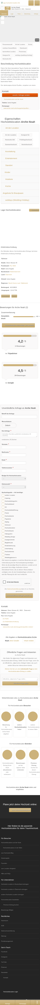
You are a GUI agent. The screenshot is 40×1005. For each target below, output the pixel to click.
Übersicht (4, 14)
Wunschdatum (6, 421)
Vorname (5, 444)
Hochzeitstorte (9, 516)
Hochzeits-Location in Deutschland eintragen (15, 884)
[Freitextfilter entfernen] (31, 3)
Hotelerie (9, 179)
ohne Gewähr (14, 641)
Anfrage (36, 14)
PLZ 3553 (13, 266)
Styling (7, 522)
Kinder (7, 172)
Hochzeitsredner (10, 528)
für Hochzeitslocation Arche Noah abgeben (6, 729)
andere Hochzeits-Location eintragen (12, 894)
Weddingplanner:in (11, 557)
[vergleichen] (2, 22)
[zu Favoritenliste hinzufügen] (2, 18)
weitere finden (20, 727)
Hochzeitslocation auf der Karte (13, 99)
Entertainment (11, 158)
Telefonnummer (7, 468)
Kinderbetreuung (10, 545)
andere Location (10, 495)
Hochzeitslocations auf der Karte (11, 842)
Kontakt (14, 296)
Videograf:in (8, 534)
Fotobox (7, 554)
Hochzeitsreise (9, 551)
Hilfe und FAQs (5, 873)
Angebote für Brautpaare (13, 193)
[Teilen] (32, 1002)
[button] (20, 28)
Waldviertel (24, 283)
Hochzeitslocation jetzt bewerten (19, 325)
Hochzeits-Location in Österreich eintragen (14, 889)
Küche (8, 186)
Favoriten (4, 863)
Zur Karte (6, 618)
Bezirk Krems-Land (14, 283)
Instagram (4, 957)
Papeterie (8, 519)
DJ (6, 507)
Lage (12, 14)
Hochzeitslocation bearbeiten (10, 899)
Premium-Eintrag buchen (11, 905)
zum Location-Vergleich (8, 868)
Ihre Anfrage (6, 431)
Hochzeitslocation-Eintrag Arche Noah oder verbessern (7, 768)
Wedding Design (10, 537)
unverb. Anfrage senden (21, 95)
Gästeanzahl (6, 484)
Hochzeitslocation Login (10, 991)
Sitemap (3, 936)
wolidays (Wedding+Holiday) (17, 200)
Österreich (8, 274)
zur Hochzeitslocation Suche (2, 8)
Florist (7, 513)
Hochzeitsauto (9, 531)
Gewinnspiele (5, 858)
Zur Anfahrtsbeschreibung (11, 621)
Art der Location (12, 128)
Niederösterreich (15, 271)
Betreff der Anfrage (8, 413)
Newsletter (4, 972)
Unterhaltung (9, 548)
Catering (7, 498)
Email (4, 460)
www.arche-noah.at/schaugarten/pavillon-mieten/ (17, 108)
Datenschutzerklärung (14, 589)
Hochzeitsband (9, 504)
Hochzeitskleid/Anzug (11, 510)
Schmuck (8, 525)
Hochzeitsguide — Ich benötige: (12, 492)
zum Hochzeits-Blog (7, 853)
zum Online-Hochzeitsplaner (21, 810)
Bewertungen (28, 14)
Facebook (4, 951)
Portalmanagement (7, 941)
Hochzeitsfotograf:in (11, 501)
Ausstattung (10, 151)
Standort (8, 165)
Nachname (5, 452)
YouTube (4, 962)
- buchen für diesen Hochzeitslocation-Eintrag (34, 768)
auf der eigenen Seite (20, 766)
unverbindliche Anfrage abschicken (19, 596)
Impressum (4, 920)
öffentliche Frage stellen (20, 683)
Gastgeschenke (10, 539)
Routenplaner (35, 210)
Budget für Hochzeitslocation (11, 475)
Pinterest (4, 967)
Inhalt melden (29, 641)
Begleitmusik (9, 543)
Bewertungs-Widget (7, 910)
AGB (2, 925)
